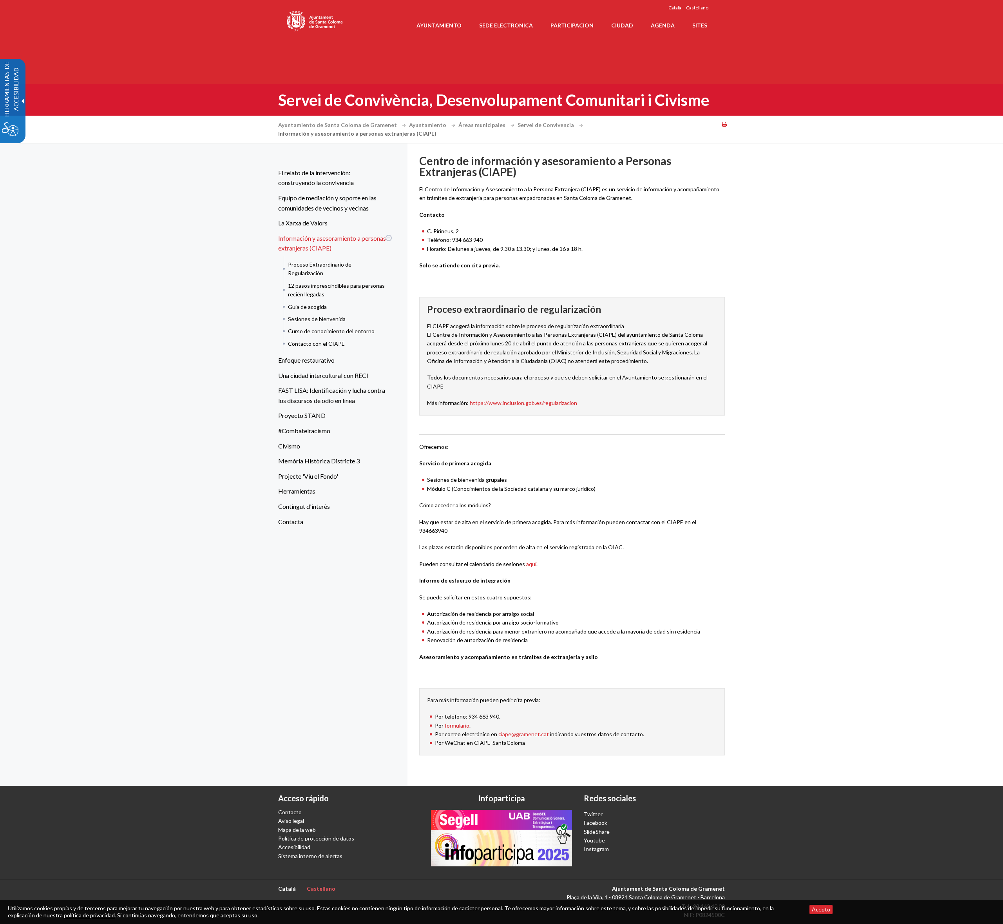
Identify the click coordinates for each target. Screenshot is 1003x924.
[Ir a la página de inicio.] (315, 19)
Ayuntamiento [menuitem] (439, 25)
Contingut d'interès (304, 506)
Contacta (290, 521)
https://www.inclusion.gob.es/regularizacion (523, 402)
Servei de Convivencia (546, 125)
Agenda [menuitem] (663, 25)
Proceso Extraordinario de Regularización (319, 268)
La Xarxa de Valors (303, 223)
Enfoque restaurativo (306, 360)
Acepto (821, 909)
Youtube (594, 840)
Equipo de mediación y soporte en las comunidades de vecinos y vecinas (327, 203)
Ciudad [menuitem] (622, 25)
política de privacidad (89, 915)
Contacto (290, 812)
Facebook (595, 822)
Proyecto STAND (302, 415)
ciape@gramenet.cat (523, 734)
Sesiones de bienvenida (317, 319)
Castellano (697, 8)
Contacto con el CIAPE (316, 343)
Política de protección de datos (316, 838)
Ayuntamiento (428, 125)
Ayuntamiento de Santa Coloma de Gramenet (338, 125)
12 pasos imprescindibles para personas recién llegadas (336, 290)
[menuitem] (333, 178)
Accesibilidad (294, 847)
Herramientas (296, 491)
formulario (457, 725)
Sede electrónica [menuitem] (506, 25)
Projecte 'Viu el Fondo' (308, 476)
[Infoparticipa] (501, 838)
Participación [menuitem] (572, 25)
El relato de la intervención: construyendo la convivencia (316, 178)
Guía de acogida (307, 306)
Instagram (596, 849)
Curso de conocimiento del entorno (331, 331)
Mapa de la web (297, 829)
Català (674, 8)
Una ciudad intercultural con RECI (323, 375)
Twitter (593, 814)
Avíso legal (291, 820)
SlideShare (597, 831)
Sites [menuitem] (699, 25)
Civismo (289, 446)
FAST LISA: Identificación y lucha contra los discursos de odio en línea (331, 395)
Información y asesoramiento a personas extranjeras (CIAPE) (332, 243)
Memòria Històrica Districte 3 (319, 461)
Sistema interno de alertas (310, 856)
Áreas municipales (482, 125)
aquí (531, 564)
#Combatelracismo (304, 430)
